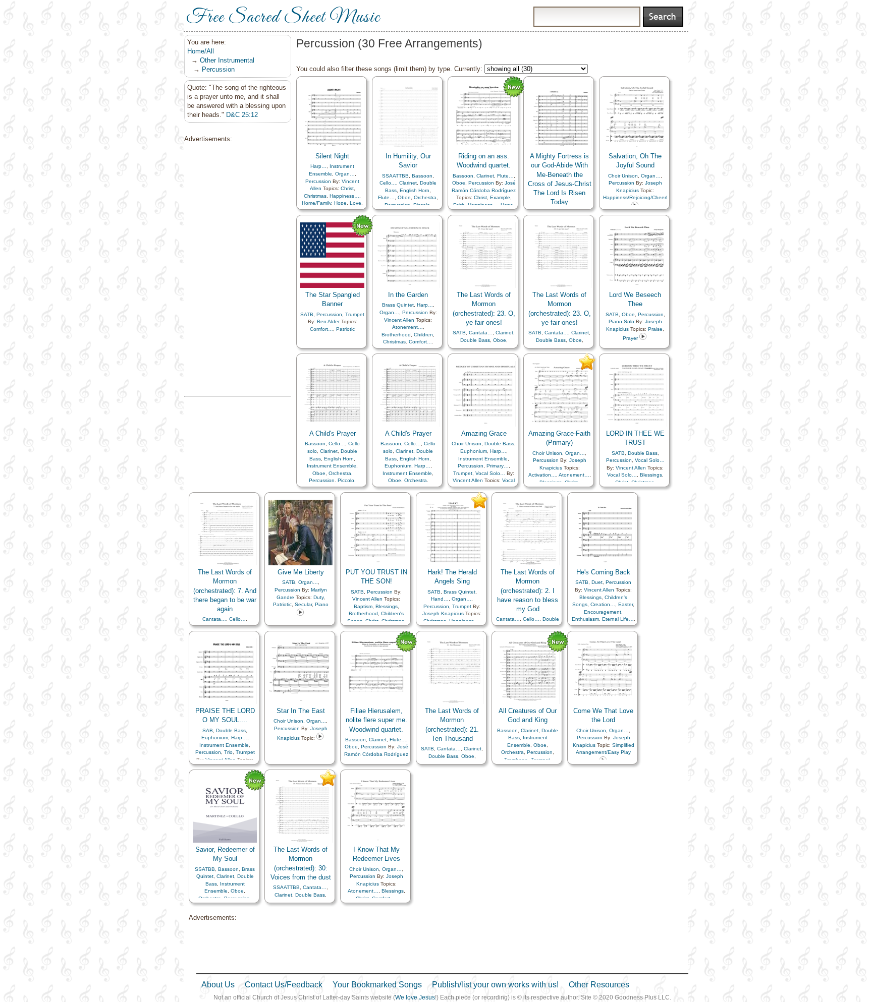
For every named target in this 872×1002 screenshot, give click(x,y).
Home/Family (316, 203)
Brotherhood (396, 334)
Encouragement (602, 612)
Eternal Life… (618, 619)
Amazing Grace (484, 433)
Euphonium (398, 465)
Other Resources (599, 984)
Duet (597, 582)
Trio (228, 752)
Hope (340, 203)
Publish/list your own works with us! (495, 984)
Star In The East (301, 711)
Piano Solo (621, 321)
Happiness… (344, 196)
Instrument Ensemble (331, 465)
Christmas (315, 196)
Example (500, 197)
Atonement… (407, 327)
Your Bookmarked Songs (377, 984)
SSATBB (205, 869)
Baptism (363, 606)
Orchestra (425, 197)
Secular (303, 604)
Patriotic (345, 329)
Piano (322, 604)
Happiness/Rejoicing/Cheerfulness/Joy (647, 197)
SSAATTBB (395, 176)
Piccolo (346, 480)
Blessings (651, 475)
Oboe (404, 197)
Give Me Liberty (301, 572)
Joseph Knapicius (443, 613)
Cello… (387, 183)
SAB (207, 730)
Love (355, 203)
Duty (318, 597)
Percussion (218, 69)
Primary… (497, 465)
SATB (306, 314)
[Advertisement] (234, 270)
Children (423, 334)
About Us (218, 984)
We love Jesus (415, 997)
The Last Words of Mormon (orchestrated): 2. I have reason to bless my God (527, 590)
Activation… (542, 475)
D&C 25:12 (242, 115)
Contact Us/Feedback (283, 984)
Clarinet (408, 183)
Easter (625, 604)
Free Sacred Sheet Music (283, 17)
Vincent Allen (399, 320)
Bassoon (422, 176)
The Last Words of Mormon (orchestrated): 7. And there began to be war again (224, 590)
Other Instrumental (227, 60)
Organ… (345, 173)
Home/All (200, 51)
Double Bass (475, 340)
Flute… (386, 197)
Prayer (630, 338)
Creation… (602, 604)
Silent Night (332, 156)
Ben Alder (328, 321)
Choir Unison (623, 176)
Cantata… (481, 332)
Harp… (318, 166)
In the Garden (408, 295)
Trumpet (354, 314)
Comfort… (321, 329)
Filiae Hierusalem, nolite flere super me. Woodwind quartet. (376, 720)
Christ (347, 188)
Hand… (440, 599)
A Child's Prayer (332, 433)
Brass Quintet (398, 305)
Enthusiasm (585, 619)
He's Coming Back (603, 572)
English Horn (414, 190)
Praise (655, 329)
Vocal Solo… (490, 473)
